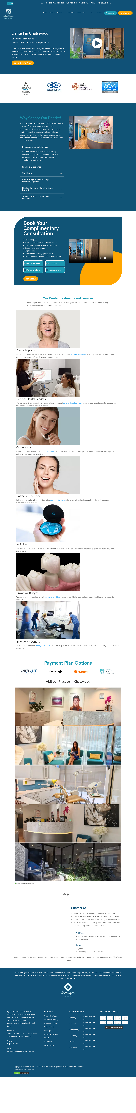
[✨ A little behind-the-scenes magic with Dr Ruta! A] (103, 1022)
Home (45, 13)
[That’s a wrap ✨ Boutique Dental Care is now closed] (125, 1018)
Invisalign (47, 1030)
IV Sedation (48, 1038)
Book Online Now (23, 62)
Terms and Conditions (76, 1067)
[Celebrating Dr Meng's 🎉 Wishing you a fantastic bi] (117, 1018)
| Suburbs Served (20, 1069)
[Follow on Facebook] (8, 3)
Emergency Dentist (51, 1034)
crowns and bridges (53, 597)
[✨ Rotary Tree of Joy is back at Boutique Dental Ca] (117, 1022)
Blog (92, 13)
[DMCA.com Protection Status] (22, 1074)
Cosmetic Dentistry (51, 1019)
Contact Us (99, 13)
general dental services (72, 403)
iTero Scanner (49, 1045)
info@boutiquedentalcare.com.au (20, 1051)
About (51, 13)
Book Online (111, 13)
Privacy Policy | (62, 1067)
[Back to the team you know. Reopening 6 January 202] (110, 1018)
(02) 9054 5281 (12, 1044)
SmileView (48, 1041)
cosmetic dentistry (57, 500)
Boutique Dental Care (30, 1067)
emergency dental (43, 645)
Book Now (31, 278)
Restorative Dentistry (52, 1023)
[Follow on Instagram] (11, 3)
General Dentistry (50, 1016)
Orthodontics (49, 1027)
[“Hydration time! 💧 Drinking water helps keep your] (110, 1022)
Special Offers (71, 13)
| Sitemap (30, 1069)
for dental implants (78, 354)
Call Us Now (126, 13)
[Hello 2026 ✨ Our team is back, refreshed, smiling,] (103, 1018)
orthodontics (50, 451)
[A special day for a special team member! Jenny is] (125, 1022)
